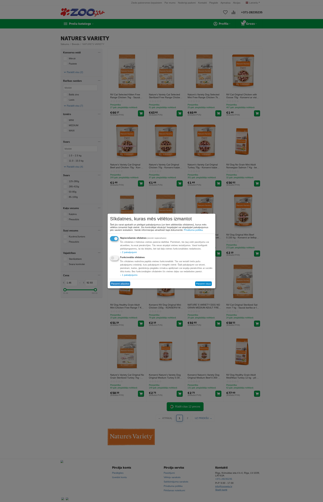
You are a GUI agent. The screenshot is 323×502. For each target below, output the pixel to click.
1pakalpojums (128, 274)
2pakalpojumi (128, 252)
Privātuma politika (193, 229)
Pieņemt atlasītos (120, 283)
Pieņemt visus (203, 283)
